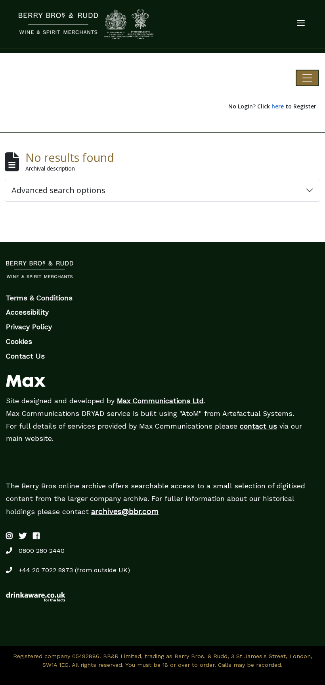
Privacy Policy (29, 327)
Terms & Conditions (39, 298)
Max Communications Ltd (160, 401)
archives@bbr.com (125, 511)
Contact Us (25, 356)
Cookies (19, 341)
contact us (258, 426)
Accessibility (27, 312)
